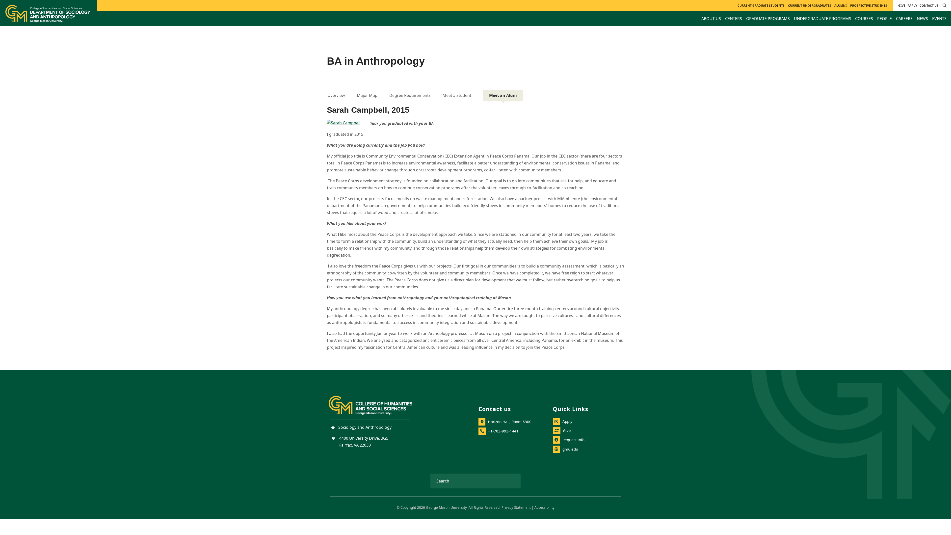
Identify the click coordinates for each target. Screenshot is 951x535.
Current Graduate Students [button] (761, 5)
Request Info (573, 439)
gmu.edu (570, 449)
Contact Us (929, 5)
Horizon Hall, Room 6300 (509, 421)
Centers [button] (733, 18)
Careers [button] (904, 18)
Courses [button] (864, 18)
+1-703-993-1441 (503, 430)
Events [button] (939, 18)
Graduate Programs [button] (768, 18)
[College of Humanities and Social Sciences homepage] (375, 402)
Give (901, 5)
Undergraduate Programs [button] (822, 18)
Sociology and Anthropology (364, 427)
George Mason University (446, 507)
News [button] (922, 18)
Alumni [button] (840, 5)
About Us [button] (711, 18)
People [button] (884, 18)
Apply (912, 5)
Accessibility (544, 507)
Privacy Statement (516, 507)
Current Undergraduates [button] (809, 5)
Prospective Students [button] (868, 5)
